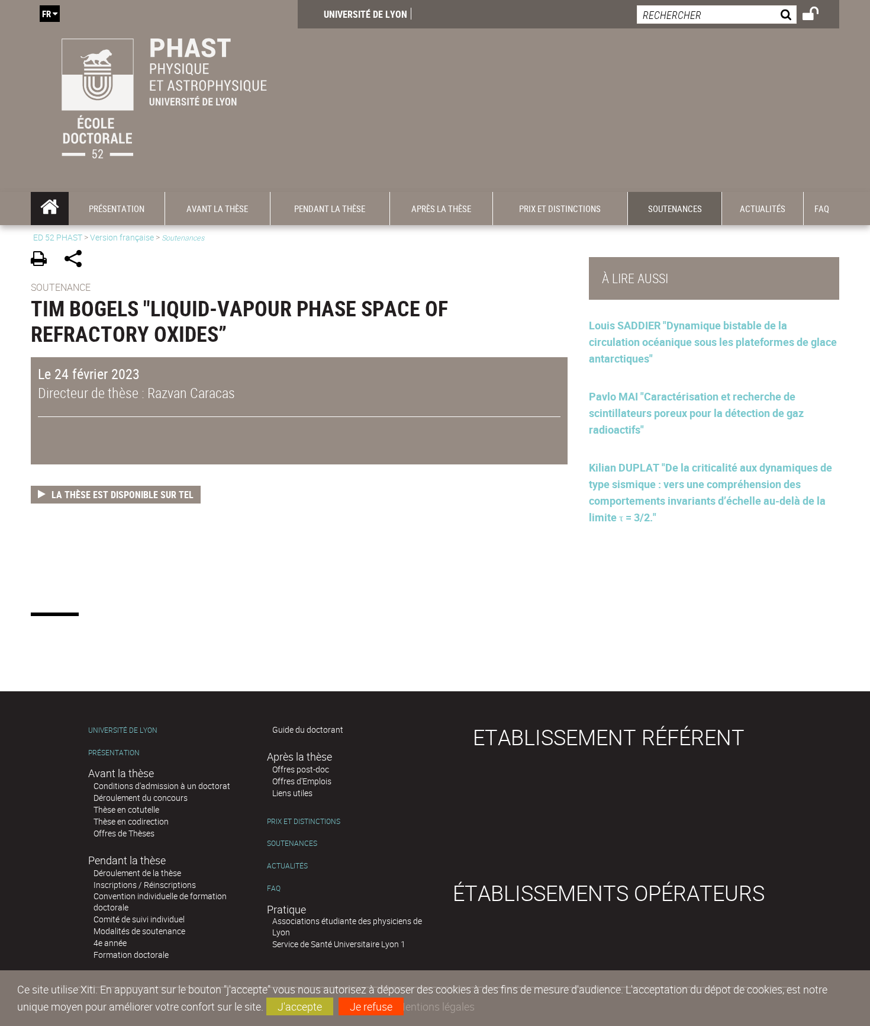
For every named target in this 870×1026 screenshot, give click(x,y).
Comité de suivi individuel (139, 919)
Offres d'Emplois (301, 781)
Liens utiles (292, 793)
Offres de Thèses (124, 833)
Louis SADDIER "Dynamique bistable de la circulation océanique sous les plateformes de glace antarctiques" (713, 341)
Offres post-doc (300, 769)
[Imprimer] (43, 260)
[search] (717, 14)
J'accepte (300, 1006)
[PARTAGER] (77, 260)
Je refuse (371, 1006)
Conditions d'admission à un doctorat (162, 785)
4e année (110, 942)
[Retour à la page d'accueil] (164, 96)
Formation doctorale (131, 954)
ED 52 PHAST (57, 237)
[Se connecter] (818, 15)
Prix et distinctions (303, 821)
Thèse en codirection (131, 821)
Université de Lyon (365, 14)
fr (46, 14)
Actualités (287, 866)
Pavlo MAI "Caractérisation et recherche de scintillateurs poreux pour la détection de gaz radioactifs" (696, 413)
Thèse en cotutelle (126, 809)
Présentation (114, 753)
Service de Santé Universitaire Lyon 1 (338, 944)
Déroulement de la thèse (137, 872)
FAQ (274, 888)
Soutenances (292, 843)
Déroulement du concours (141, 797)
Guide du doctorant (307, 729)
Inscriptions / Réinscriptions (145, 884)
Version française (122, 237)
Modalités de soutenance (139, 931)
